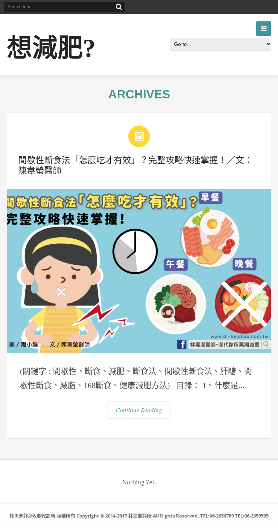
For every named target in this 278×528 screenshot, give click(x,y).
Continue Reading (139, 410)
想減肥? (51, 48)
